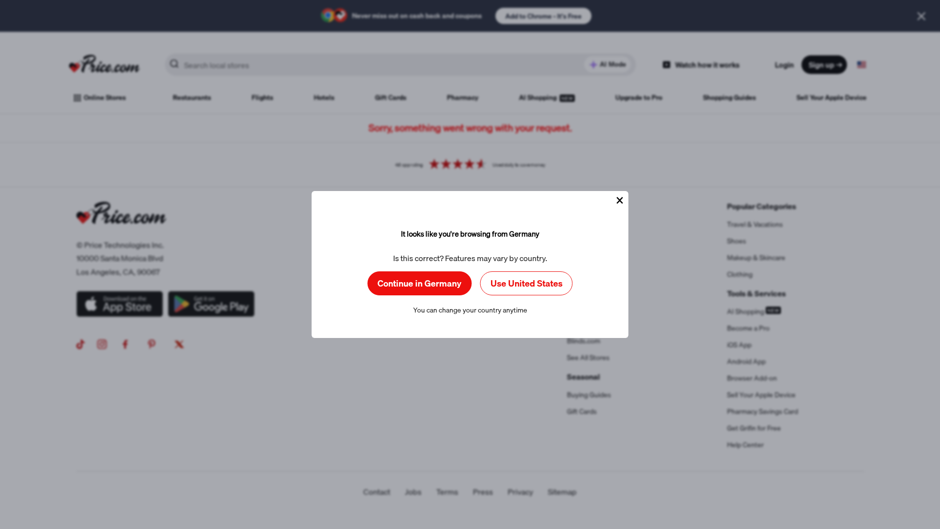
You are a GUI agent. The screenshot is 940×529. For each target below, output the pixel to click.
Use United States (527, 283)
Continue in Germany (419, 283)
